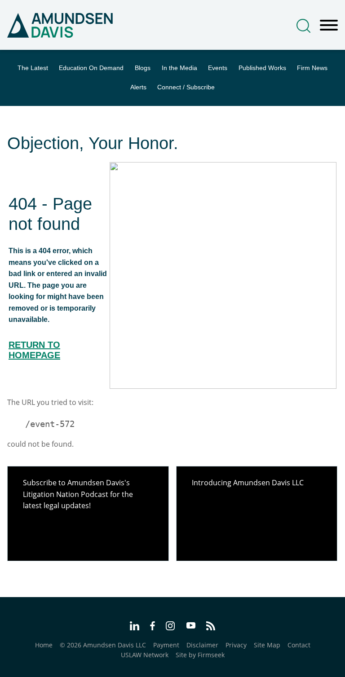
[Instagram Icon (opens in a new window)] (170, 627)
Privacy (236, 645)
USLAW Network (144, 655)
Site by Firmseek (200, 655)
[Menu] (329, 25)
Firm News (312, 68)
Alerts (138, 87)
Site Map (267, 645)
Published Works (262, 68)
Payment (166, 645)
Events (217, 68)
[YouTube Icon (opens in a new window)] (191, 626)
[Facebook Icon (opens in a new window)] (152, 627)
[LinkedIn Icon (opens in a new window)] (134, 627)
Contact (299, 645)
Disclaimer (202, 645)
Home (44, 645)
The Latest (33, 68)
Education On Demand (91, 68)
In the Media (179, 68)
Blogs (142, 68)
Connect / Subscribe (186, 87)
